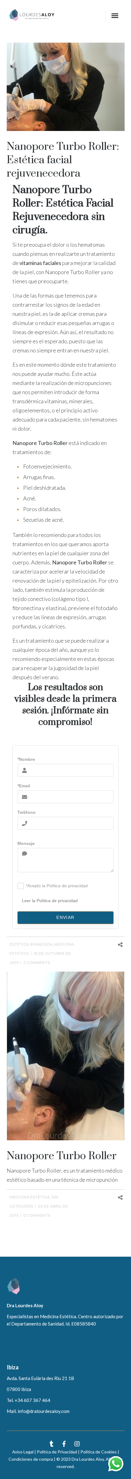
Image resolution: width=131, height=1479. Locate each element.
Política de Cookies (98, 1451)
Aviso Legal (23, 1451)
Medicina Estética (29, 1197)
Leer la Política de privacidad (50, 900)
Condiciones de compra (31, 1459)
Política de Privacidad (57, 1451)
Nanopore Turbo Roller (62, 1156)
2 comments (36, 962)
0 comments (36, 1215)
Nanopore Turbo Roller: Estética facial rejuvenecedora (63, 160)
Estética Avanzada (30, 944)
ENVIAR (65, 917)
